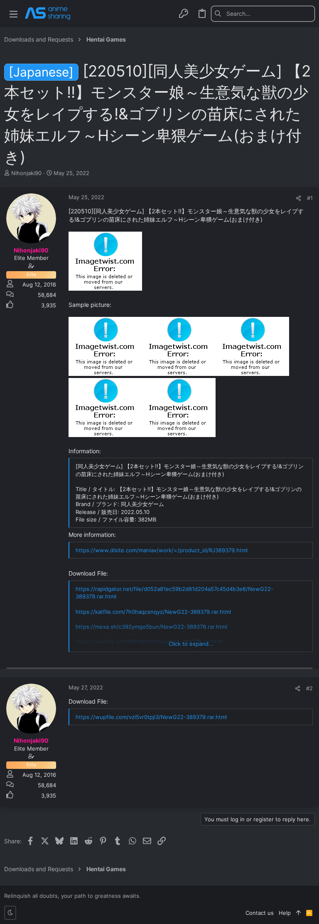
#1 (310, 198)
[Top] (298, 913)
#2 (309, 688)
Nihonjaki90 (26, 173)
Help (285, 912)
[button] (13, 13)
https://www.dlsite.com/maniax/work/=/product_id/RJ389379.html (162, 550)
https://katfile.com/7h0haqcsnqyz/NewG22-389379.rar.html (153, 611)
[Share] (298, 198)
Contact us (259, 912)
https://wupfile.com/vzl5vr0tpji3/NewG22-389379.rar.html (151, 717)
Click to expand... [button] (191, 643)
